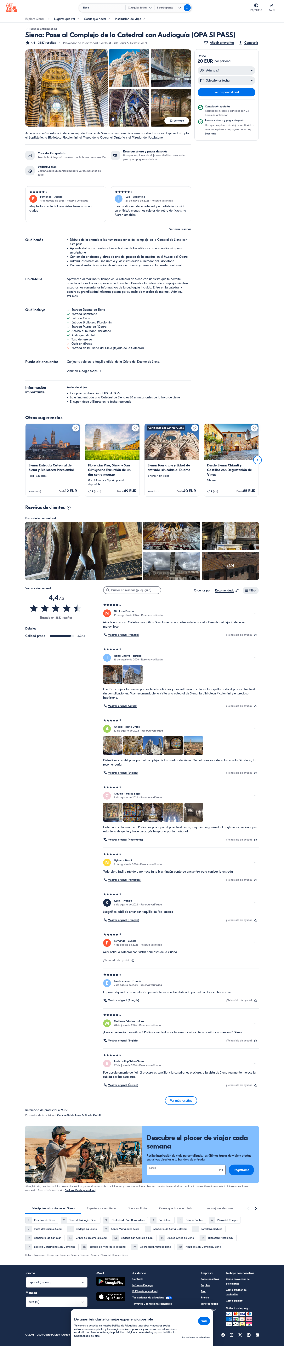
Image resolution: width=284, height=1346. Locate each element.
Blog (203, 1291)
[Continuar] (257, 460)
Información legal (142, 1285)
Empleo (205, 1285)
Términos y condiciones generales (152, 1303)
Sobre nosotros (210, 1279)
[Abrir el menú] (255, 613)
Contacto (137, 1279)
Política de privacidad (144, 1291)
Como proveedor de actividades (238, 1281)
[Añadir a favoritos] (75, 428)
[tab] (53, 1208)
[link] (52, 460)
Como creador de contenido (236, 1292)
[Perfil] (272, 5)
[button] (40, 42)
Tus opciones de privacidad (148, 1297)
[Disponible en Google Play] (110, 1282)
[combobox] (227, 590)
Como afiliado (234, 1300)
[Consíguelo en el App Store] (110, 1297)
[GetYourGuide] (11, 8)
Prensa (205, 1297)
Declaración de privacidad (80, 1190)
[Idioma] (256, 5)
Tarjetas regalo (210, 1303)
